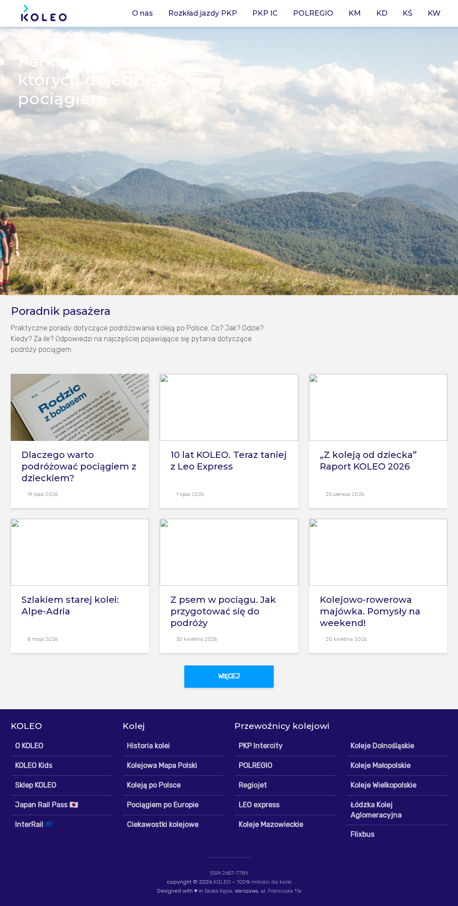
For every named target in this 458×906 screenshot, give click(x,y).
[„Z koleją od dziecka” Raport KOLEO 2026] (378, 406)
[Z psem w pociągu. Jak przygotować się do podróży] (229, 551)
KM (354, 13)
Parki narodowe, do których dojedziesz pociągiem (98, 79)
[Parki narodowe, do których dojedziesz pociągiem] (229, 161)
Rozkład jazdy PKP (202, 13)
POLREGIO (313, 13)
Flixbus (362, 834)
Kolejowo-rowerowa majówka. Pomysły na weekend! (370, 611)
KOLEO (222, 882)
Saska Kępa (218, 891)
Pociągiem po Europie (163, 804)
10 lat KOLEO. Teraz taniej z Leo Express (228, 460)
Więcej (229, 676)
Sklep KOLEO (35, 785)
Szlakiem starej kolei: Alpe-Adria (70, 605)
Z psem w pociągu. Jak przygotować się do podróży (223, 611)
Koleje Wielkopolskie (383, 785)
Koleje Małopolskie (381, 765)
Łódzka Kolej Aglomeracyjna (376, 809)
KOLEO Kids (33, 765)
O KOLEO (29, 745)
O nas (142, 13)
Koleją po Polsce (154, 785)
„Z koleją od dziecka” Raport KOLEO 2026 (368, 460)
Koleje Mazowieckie (271, 824)
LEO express (259, 804)
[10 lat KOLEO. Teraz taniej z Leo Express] (229, 406)
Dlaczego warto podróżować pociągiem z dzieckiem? (78, 466)
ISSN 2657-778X (229, 873)
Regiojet (253, 785)
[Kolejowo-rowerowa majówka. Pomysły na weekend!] (378, 551)
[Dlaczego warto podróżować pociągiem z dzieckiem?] (80, 406)
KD (381, 13)
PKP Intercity (261, 745)
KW (434, 13)
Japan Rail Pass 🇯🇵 (46, 804)
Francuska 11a (284, 891)
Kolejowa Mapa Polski (162, 765)
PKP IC (265, 13)
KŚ (407, 13)
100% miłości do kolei (264, 882)
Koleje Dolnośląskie (382, 745)
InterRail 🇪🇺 (34, 824)
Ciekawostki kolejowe (163, 824)
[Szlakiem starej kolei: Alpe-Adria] (80, 551)
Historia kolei (148, 745)
